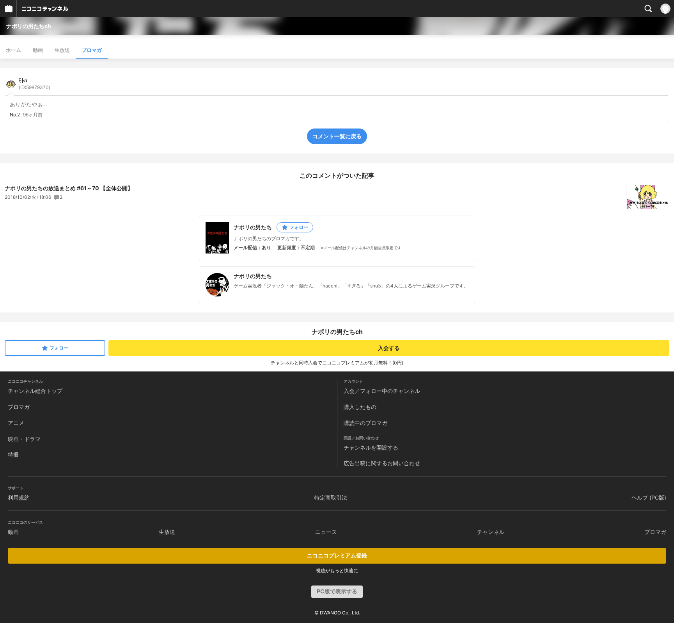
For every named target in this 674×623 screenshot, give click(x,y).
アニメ (16, 422)
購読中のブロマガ (365, 422)
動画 (38, 50)
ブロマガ (92, 50)
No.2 (15, 114)
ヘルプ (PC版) (648, 497)
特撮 (13, 454)
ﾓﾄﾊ (34, 83)
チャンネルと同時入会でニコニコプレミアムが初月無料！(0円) (337, 363)
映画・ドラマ (24, 439)
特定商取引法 (330, 497)
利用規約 (19, 497)
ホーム (13, 50)
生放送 (62, 50)
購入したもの (360, 406)
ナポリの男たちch (28, 26)
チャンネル (490, 531)
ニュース (326, 531)
